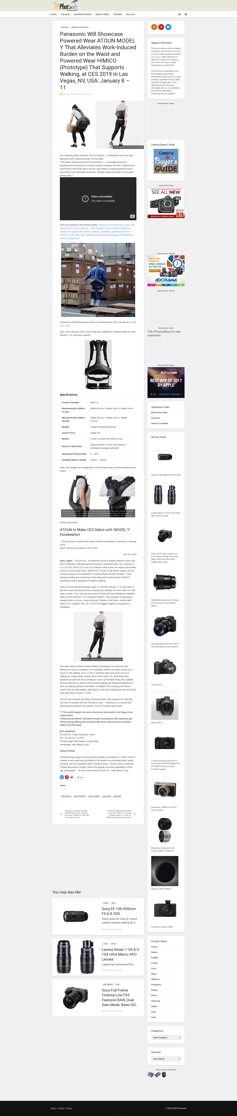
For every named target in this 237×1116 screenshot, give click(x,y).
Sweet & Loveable (159, 423)
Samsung (155, 1001)
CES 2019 (65, 325)
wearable (117, 796)
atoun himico (66, 796)
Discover (130, 14)
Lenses (105, 903)
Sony (113, 903)
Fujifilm (154, 958)
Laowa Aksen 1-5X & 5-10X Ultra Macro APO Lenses (121, 954)
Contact (60, 1108)
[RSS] (154, 27)
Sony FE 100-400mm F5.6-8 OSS (119, 911)
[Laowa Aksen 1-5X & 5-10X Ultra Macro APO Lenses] (75, 957)
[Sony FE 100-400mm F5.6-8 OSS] (75, 916)
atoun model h (79, 796)
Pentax (154, 990)
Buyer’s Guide (102, 14)
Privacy (69, 1108)
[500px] (168, 27)
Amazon (157, 57)
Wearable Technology (80, 27)
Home (53, 14)
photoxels (66, 94)
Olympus (155, 979)
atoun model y (94, 796)
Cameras (65, 14)
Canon (154, 947)
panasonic (107, 796)
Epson (154, 952)
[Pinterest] (161, 27)
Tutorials (117, 14)
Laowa (105, 943)
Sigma (154, 1006)
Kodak (154, 963)
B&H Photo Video (159, 413)
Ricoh (154, 995)
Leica (153, 968)
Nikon (154, 974)
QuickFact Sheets (82, 14)
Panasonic (65, 27)
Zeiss (153, 1017)
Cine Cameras (108, 984)
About (53, 1108)
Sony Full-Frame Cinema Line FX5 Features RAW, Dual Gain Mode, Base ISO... (120, 997)
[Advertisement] (141, 5)
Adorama (155, 418)
